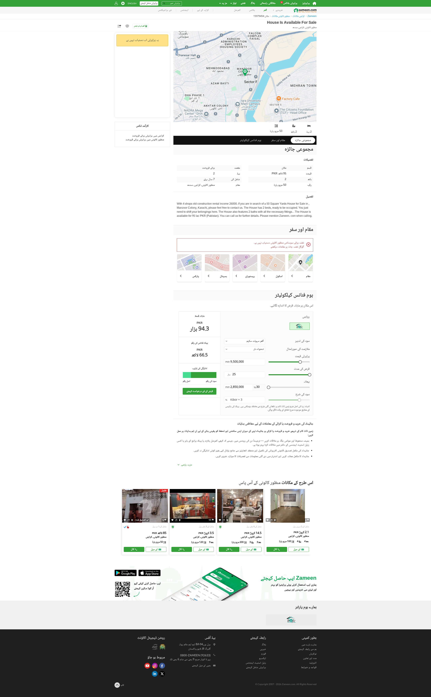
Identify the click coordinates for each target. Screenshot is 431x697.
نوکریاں (313, 653)
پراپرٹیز (306, 3)
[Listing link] (145, 522)
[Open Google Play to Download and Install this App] (125, 575)
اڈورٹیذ (313, 662)
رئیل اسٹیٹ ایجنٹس (256, 662)
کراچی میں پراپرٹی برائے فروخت (148, 136)
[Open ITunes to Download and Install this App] (149, 575)
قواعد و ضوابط (309, 667)
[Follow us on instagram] (154, 669)
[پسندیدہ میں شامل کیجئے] (125, 520)
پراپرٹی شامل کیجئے (256, 667)
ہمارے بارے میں (309, 644)
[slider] (300, 362)
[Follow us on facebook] (161, 669)
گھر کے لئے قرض (139, 26)
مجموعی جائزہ (303, 140)
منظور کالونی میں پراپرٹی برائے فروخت (145, 140)
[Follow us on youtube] (146, 669)
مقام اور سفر (278, 140)
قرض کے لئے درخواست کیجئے (199, 391)
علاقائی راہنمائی (268, 3)
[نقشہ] (132, 520)
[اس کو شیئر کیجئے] (128, 520)
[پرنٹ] (127, 26)
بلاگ (253, 3)
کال (132, 549)
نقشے (243, 3)
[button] (244, 341)
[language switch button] (132, 3)
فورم (263, 653)
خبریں (263, 649)
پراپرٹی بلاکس (289, 3)
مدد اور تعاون (310, 658)
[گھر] (314, 3)
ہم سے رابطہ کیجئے (307, 649)
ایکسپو (262, 658)
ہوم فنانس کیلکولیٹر (250, 140)
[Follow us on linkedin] (154, 677)
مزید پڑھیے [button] (186, 465)
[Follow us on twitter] (161, 677)
